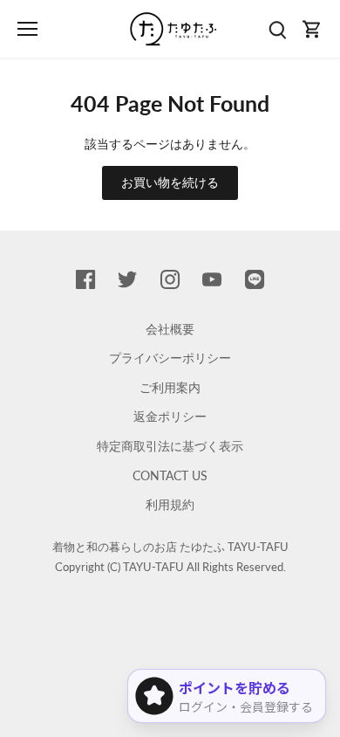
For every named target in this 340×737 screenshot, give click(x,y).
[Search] (277, 29)
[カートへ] (312, 29)
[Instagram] (170, 278)
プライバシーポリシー (170, 357)
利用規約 (170, 504)
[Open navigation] (27, 29)
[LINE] (254, 278)
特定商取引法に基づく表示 (170, 445)
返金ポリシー (170, 416)
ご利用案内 (170, 387)
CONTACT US (170, 475)
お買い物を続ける (170, 182)
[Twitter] (127, 278)
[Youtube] (211, 278)
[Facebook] (85, 278)
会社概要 (170, 328)
